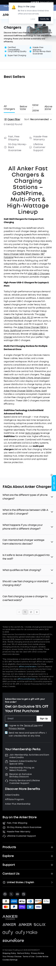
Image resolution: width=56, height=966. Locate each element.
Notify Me (44, 19)
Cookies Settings (9, 960)
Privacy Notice (17, 728)
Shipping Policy (9, 953)
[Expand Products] (52, 847)
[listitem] (4, 894)
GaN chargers (32, 433)
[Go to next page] (36, 612)
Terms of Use (31, 725)
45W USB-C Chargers (38, 273)
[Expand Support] (52, 864)
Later (32, 19)
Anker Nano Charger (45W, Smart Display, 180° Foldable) (25, 254)
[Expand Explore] (52, 856)
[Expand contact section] (52, 873)
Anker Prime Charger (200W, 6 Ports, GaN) (25, 390)
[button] (28, 497)
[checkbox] (6, 725)
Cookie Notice (42, 956)
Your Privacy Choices (11, 956)
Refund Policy (23, 953)
